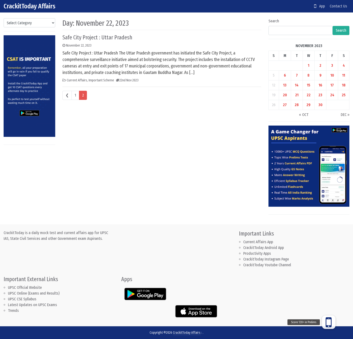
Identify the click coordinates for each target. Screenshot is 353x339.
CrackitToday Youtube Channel (267, 265)
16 (320, 85)
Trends (13, 310)
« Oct (303, 114)
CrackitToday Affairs (29, 6)
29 (308, 105)
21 (296, 95)
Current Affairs (77, 80)
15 (308, 85)
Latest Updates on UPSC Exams (32, 305)
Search (273, 21)
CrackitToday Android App (263, 247)
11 (343, 75)
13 (284, 85)
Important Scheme (101, 80)
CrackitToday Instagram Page (266, 259)
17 (332, 85)
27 (285, 105)
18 (344, 85)
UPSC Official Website (25, 287)
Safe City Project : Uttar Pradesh (97, 37)
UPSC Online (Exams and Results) (34, 293)
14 (296, 85)
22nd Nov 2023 (129, 80)
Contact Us (338, 6)
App (320, 6)
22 (308, 95)
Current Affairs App (258, 242)
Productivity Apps (257, 253)
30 (320, 105)
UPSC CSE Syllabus (22, 299)
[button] (328, 322)
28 (297, 105)
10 (332, 75)
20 (285, 95)
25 (344, 95)
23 (320, 95)
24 (332, 95)
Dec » (345, 114)
